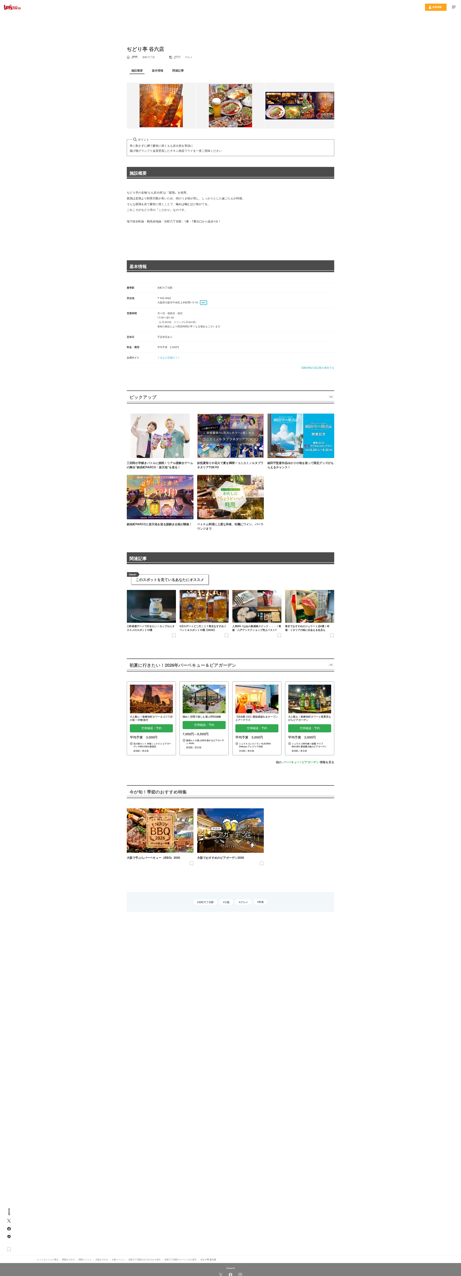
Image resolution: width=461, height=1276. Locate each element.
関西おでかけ (68, 1259)
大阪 (227, 902)
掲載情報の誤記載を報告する (317, 367)
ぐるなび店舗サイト (168, 357)
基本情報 (138, 266)
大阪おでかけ (101, 1259)
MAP (203, 302)
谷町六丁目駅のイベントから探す (180, 1259)
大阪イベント (118, 1259)
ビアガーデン (310, 762)
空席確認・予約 (151, 728)
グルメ (244, 902)
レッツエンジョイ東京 (48, 1259)
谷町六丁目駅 (206, 902)
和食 (261, 902)
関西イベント (85, 1259)
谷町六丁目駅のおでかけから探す (144, 1259)
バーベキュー (291, 762)
